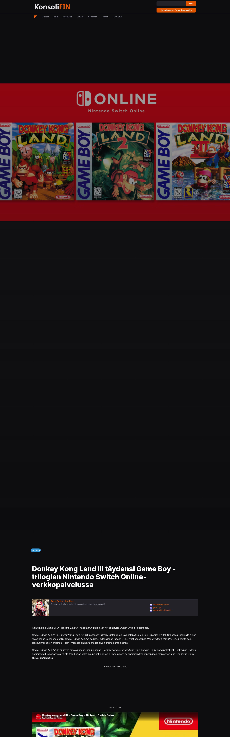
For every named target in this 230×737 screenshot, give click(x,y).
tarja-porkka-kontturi (162, 610)
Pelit (56, 17)
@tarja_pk (157, 607)
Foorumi (45, 17)
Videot (105, 17)
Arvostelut (67, 17)
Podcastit (92, 17)
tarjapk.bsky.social (161, 604)
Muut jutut (117, 17)
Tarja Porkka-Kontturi (62, 601)
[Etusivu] (59, 7)
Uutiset (80, 17)
